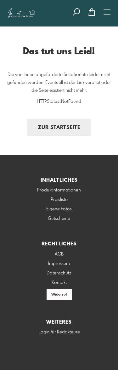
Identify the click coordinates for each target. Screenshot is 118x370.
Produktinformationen (59, 190)
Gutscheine (59, 218)
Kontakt (59, 282)
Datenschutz (59, 273)
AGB (59, 254)
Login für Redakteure (59, 332)
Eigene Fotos (59, 209)
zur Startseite (59, 127)
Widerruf (59, 295)
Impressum (59, 263)
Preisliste (59, 199)
